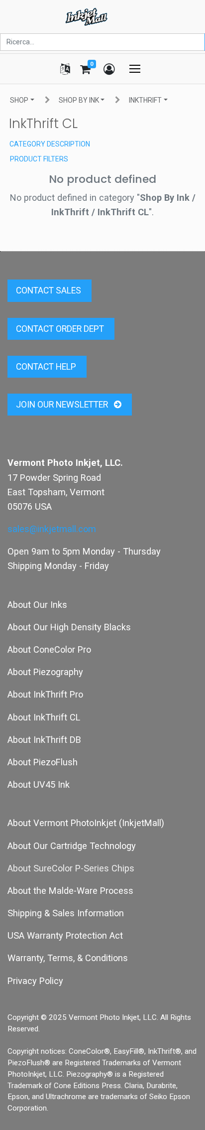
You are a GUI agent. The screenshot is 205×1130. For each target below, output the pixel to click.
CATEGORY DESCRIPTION (49, 144)
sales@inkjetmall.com (51, 529)
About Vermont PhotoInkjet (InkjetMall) (85, 823)
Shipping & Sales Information (65, 913)
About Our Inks (37, 604)
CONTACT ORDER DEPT (61, 329)
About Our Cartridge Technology (71, 846)
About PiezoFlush (42, 762)
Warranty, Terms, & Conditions (67, 958)
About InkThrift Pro (45, 694)
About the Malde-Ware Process (70, 890)
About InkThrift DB (44, 739)
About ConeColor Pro (49, 649)
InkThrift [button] (145, 100)
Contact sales (49, 290)
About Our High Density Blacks (69, 627)
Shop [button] (19, 100)
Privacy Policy (35, 981)
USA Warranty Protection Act (65, 935)
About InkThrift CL (43, 717)
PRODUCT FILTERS (39, 159)
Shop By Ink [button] (79, 100)
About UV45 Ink (38, 784)
